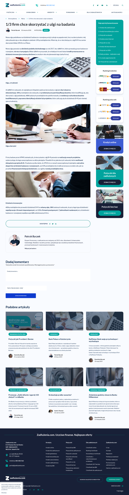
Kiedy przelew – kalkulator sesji (110, 54)
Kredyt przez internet (107, 39)
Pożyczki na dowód (106, 35)
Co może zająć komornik (107, 58)
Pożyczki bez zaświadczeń (109, 62)
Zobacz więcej (110, 148)
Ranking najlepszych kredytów (90, 479)
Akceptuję (3, 492)
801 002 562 (50, 5)
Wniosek (116, 76)
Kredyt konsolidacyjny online (109, 31)
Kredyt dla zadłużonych (107, 27)
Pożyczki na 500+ (105, 50)
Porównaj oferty (114, 479)
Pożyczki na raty (105, 43)
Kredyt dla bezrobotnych (108, 46)
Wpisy (46, 30)
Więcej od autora (30, 248)
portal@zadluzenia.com (17, 465)
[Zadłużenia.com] (15, 5)
